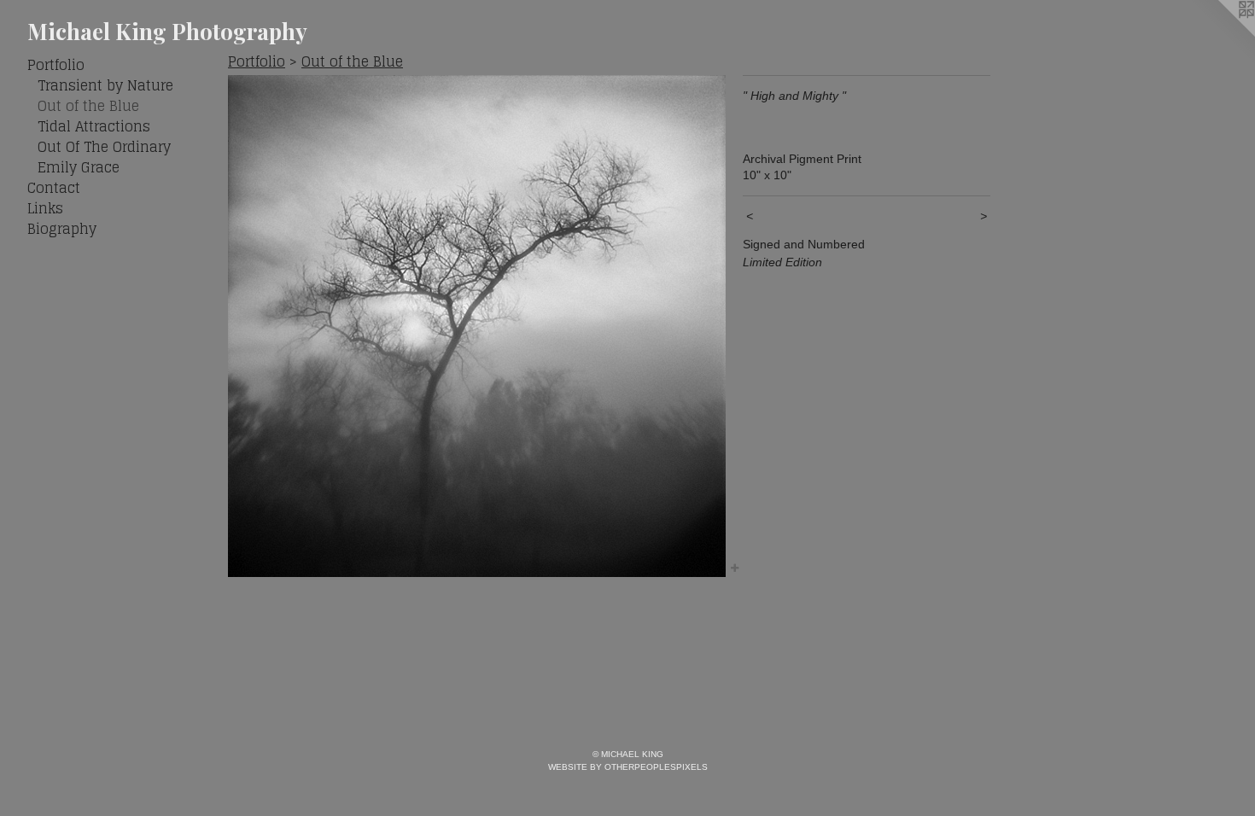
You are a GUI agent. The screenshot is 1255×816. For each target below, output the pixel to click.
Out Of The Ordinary (104, 147)
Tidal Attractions (94, 126)
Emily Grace (79, 167)
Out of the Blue (88, 106)
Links (45, 208)
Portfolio (56, 65)
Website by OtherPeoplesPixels (628, 767)
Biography (61, 229)
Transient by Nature (105, 85)
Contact (53, 188)
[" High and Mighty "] (477, 326)
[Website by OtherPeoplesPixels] (1221, 34)
